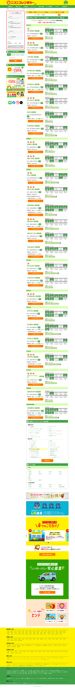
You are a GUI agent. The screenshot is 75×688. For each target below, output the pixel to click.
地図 (41, 33)
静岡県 (8, 632)
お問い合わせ (9, 673)
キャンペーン (33, 6)
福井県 (30, 632)
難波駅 (57, 638)
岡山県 (8, 634)
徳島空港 (64, 645)
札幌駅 (8, 638)
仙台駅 (12, 638)
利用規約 (50, 673)
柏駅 (45, 638)
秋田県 (23, 631)
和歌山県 (49, 632)
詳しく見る (47, 592)
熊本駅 (15, 640)
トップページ (9, 670)
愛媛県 (26, 634)
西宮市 (29, 290)
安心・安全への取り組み (22, 671)
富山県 (23, 632)
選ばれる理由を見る (47, 554)
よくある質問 (49, 6)
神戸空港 (55, 645)
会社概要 (8, 678)
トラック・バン (52, 432)
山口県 (15, 634)
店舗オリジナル (52, 435)
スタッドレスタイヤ (62, 664)
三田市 (29, 370)
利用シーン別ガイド (45, 670)
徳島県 (19, 634)
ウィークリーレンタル (54, 447)
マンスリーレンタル (35, 449)
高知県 (30, 634)
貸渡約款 (45, 673)
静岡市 (40, 651)
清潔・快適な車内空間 (32, 671)
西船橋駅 (41, 638)
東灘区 (30, 471)
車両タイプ (12, 31)
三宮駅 (60, 638)
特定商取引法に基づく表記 (53, 678)
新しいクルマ (47, 671)
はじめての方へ (16, 670)
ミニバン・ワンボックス (35, 430)
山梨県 (60, 631)
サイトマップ (40, 673)
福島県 (30, 631)
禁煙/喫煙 (9, 41)
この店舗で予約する (35, 38)
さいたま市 (20, 651)
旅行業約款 (61, 678)
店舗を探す (10, 6)
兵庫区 (50, 471)
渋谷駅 (23, 638)
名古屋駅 (49, 638)
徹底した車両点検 (40, 671)
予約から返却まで (36, 670)
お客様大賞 (59, 671)
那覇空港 (18, 646)
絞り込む (47, 460)
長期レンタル (31, 664)
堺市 (59, 651)
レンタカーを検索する (15, 46)
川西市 (29, 351)
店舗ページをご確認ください (38, 75)
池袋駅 (19, 638)
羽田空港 (23, 645)
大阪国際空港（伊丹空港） (47, 645)
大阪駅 (53, 638)
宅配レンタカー (34, 447)
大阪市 (55, 651)
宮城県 (19, 631)
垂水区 (40, 473)
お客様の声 (64, 6)
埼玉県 (42, 631)
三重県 (57, 632)
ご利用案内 (25, 6)
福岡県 (34, 634)
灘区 (40, 471)
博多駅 (12, 640)
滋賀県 (45, 632)
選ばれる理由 (41, 6)
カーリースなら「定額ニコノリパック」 (14, 683)
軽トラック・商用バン (35, 432)
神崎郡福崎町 (30, 404)
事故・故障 (30, 673)
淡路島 (29, 388)
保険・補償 (25, 673)
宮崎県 (52, 634)
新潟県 (19, 632)
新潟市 (36, 651)
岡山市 (66, 651)
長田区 (60, 471)
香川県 (23, 634)
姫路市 (29, 138)
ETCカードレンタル (24, 664)
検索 (59, 14)
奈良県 (53, 632)
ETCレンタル (53, 445)
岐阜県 (12, 632)
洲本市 (40, 480)
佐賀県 (37, 634)
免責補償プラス (46, 664)
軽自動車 (32, 426)
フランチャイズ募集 (19, 678)
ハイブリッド (33, 440)
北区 (50, 473)
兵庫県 (23, 8)
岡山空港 (59, 645)
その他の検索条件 (13, 36)
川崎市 (28, 651)
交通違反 (35, 673)
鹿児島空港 (14, 646)
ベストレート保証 (28, 670)
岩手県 (15, 631)
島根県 (64, 632)
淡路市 (30, 480)
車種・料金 (18, 6)
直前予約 (52, 453)
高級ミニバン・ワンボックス (55, 430)
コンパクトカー (52, 426)
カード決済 (33, 442)
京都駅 (64, 638)
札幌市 (8, 651)
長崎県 (41, 634)
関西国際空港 (38, 645)
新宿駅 (15, 638)
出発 (11, 16)
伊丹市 (29, 307)
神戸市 (29, 25)
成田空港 (18, 645)
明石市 (29, 260)
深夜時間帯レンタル (54, 451)
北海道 (8, 631)
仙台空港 (14, 645)
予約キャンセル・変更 (17, 673)
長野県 (15, 632)
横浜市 (24, 651)
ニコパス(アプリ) (15, 665)
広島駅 (8, 640)
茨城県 (49, 631)
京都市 (52, 651)
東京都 (34, 631)
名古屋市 (48, 651)
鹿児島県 (56, 634)
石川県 (26, 632)
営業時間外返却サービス (36, 457)
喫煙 (20, 43)
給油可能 (33, 445)
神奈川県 (38, 631)
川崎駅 (34, 638)
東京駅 (26, 638)
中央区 (60, 473)
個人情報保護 (27, 678)
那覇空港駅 (20, 640)
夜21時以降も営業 (34, 451)
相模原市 (32, 651)
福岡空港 (8, 646)
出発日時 (11, 21)
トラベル (57, 6)
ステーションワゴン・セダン (36, 428)
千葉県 (46, 631)
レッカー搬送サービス (54, 457)
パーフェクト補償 (34, 453)
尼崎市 (29, 169)
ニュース (13, 678)
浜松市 (44, 651)
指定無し (10, 43)
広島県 (12, 634)
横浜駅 (30, 638)
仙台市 (12, 651)
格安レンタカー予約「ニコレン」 (14, 8)
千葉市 (15, 651)
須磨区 (30, 473)
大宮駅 (37, 638)
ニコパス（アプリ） (35, 455)
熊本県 (45, 634)
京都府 (41, 632)
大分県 (48, 634)
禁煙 (51, 440)
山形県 (26, 631)
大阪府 (34, 632)
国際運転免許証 (53, 455)
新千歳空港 (9, 645)
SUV (50, 428)
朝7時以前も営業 (53, 449)
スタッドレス (53, 442)
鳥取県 (60, 632)
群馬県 (57, 631)
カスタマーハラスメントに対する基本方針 (39, 678)
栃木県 (53, 631)
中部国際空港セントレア (30, 645)
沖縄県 (60, 634)
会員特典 (8, 671)
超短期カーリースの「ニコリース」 (29, 683)
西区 (30, 475)
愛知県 (64, 631)
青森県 (12, 631)
